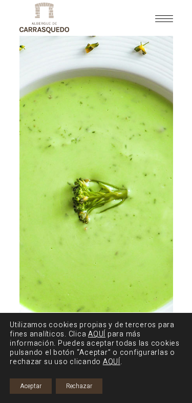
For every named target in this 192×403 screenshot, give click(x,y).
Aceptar (30, 386)
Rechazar (79, 386)
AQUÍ (96, 334)
